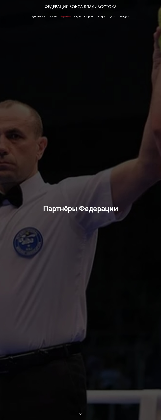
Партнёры (66, 16)
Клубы (77, 16)
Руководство (38, 16)
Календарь (123, 16)
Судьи (112, 16)
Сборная (88, 16)
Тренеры (100, 16)
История (52, 16)
